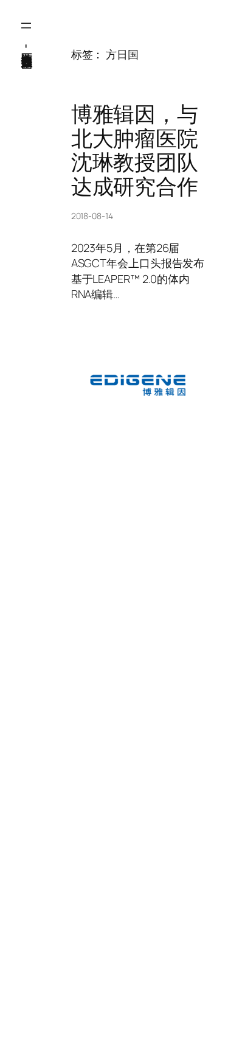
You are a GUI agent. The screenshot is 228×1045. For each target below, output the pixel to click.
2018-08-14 (92, 216)
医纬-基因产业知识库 (26, 45)
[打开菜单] (26, 25)
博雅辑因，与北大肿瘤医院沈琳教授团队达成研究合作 (134, 150)
